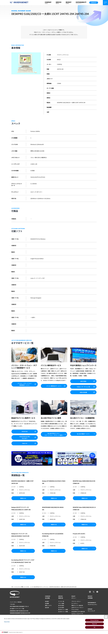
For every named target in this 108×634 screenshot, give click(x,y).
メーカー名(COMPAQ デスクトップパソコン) (39, 586)
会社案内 (47, 601)
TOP (12, 586)
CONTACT (93, 2)
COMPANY (48, 2)
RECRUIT (68, 2)
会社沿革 (47, 607)
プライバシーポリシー (76, 601)
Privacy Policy (7, 621)
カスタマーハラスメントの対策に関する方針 (77, 614)
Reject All (94, 623)
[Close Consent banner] (106, 616)
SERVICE (58, 2)
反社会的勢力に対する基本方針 (78, 611)
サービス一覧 (61, 601)
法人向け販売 (61, 607)
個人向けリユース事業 (63, 609)
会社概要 (47, 603)
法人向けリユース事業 (63, 611)
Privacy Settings (75, 609)
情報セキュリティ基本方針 (77, 605)
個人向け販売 (61, 605)
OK (94, 627)
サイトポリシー (74, 603)
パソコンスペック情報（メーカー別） (21, 586)
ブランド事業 (61, 603)
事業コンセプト (48, 605)
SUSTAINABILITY (81, 2)
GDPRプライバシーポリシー (77, 607)
